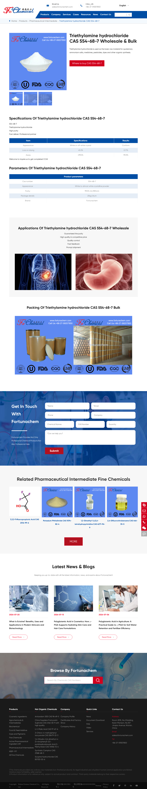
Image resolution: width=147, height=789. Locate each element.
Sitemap (98, 785)
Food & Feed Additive (18, 730)
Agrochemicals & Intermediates (16, 721)
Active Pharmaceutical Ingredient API (18, 742)
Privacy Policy (106, 785)
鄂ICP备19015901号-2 (63, 785)
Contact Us (105, 14)
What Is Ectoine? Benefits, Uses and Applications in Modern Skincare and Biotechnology (26, 625)
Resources (86, 14)
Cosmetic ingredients (18, 716)
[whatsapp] (144, 516)
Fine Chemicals (15, 738)
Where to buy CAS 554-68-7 (87, 63)
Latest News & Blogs (73, 566)
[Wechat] (144, 528)
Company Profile (68, 716)
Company (56, 14)
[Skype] (144, 505)
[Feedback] (144, 533)
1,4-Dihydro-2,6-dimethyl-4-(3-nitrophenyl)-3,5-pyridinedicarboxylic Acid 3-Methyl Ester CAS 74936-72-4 (47, 743)
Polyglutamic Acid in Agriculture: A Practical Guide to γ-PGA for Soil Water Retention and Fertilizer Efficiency (118, 625)
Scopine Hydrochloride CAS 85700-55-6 (46, 758)
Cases (76, 14)
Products (45, 14)
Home (14, 21)
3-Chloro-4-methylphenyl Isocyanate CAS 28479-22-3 (46, 734)
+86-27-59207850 (93, 7)
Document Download (95, 720)
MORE (73, 541)
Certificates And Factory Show (71, 721)
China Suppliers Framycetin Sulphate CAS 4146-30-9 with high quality (47, 722)
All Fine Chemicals (16, 755)
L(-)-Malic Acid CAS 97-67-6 (46, 729)
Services (67, 14)
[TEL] (144, 522)
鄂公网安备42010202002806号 (83, 785)
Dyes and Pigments (17, 734)
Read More (18, 637)
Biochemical (14, 726)
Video (88, 728)
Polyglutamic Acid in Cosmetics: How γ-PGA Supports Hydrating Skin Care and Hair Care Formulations (73, 625)
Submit (54, 450)
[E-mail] (144, 511)
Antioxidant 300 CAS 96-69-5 (47, 716)
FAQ (88, 724)
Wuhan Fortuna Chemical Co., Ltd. (29, 785)
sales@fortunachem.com (62, 7)
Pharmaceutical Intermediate (43, 21)
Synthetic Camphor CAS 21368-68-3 (45, 751)
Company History (68, 726)
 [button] (2, 508)
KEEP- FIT (13, 751)
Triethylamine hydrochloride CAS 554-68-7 (79, 21)
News (95, 14)
